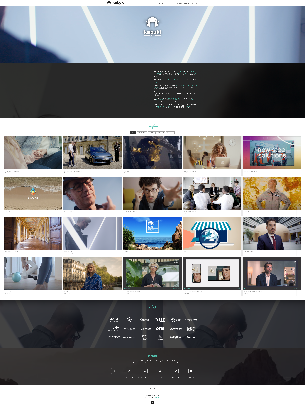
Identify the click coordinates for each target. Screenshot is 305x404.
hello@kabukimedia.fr (152, 395)
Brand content (141, 132)
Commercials (161, 132)
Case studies (170, 132)
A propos (162, 3)
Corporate (151, 132)
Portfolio (171, 3)
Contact (195, 3)
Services (186, 3)
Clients (179, 3)
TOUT (133, 132)
